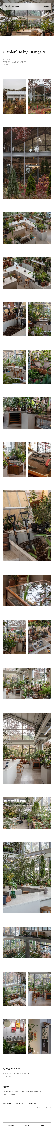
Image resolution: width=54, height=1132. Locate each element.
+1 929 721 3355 (9, 1076)
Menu (46, 6)
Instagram (7, 1103)
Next (43, 1125)
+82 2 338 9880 (9, 1094)
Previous (11, 1125)
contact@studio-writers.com (25, 1103)
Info (27, 1125)
